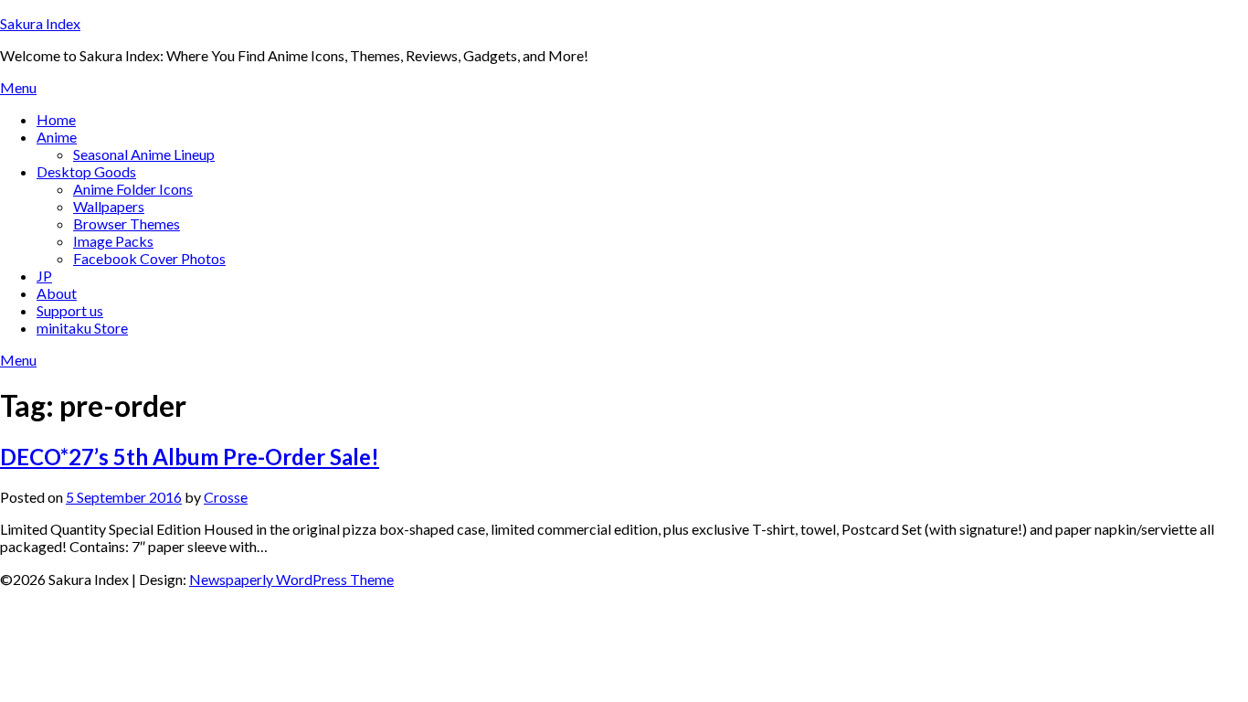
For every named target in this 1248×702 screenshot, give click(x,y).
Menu (18, 87)
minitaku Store (82, 327)
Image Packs (113, 241)
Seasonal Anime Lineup (144, 154)
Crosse (226, 496)
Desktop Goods (86, 171)
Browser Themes (126, 223)
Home (56, 119)
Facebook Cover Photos (149, 258)
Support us (70, 310)
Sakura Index (40, 23)
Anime (57, 136)
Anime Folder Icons (133, 188)
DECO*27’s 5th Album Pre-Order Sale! (189, 456)
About (57, 293)
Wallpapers (108, 206)
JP (44, 275)
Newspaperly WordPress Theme (291, 579)
